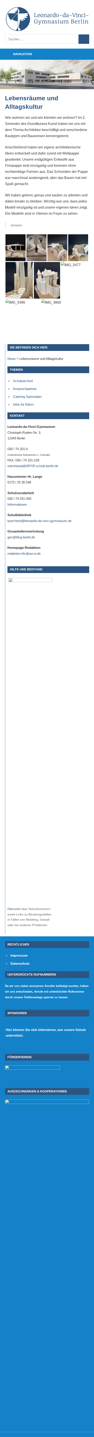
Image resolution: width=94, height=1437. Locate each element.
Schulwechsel (23, 381)
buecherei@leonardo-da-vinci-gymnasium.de (39, 521)
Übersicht (14, 909)
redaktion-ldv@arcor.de (24, 553)
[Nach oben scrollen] (86, 1429)
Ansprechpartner (25, 389)
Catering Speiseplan (27, 396)
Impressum (19, 955)
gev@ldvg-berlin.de (21, 537)
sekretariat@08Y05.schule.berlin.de (32, 466)
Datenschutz (20, 963)
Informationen (17, 504)
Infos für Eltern (23, 404)
